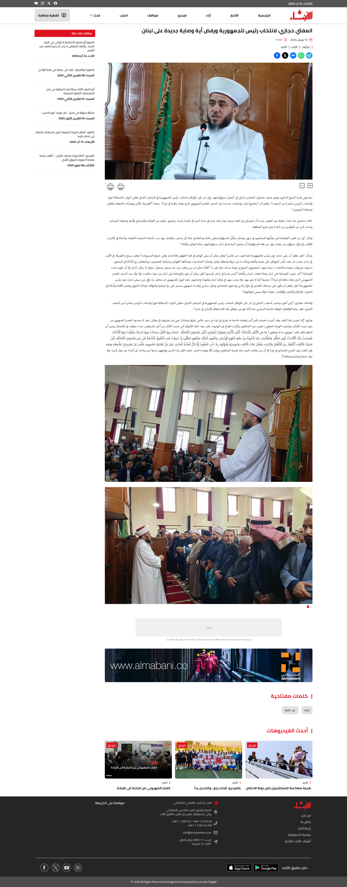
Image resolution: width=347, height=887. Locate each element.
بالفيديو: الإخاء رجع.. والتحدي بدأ (217, 788)
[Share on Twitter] (285, 55)
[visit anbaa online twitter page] (55, 868)
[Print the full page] (120, 186)
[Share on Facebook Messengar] (293, 55)
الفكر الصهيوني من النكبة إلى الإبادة (143, 788)
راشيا (307, 710)
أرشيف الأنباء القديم (298, 841)
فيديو (182, 15)
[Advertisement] (209, 627)
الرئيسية (264, 15)
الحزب (124, 15)
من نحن (306, 815)
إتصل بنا (306, 822)
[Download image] (108, 176)
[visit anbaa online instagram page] (78, 868)
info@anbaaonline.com (197, 832)
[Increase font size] (310, 185)
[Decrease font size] (302, 185)
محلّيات (306, 47)
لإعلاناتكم (304, 828)
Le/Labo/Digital (207, 881)
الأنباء (294, 47)
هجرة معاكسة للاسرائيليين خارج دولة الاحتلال (278, 788)
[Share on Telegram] (309, 55)
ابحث (96, 15)
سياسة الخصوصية (299, 835)
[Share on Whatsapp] (301, 55)
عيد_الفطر (290, 710)
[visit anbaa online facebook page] (44, 868)
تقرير (305, 782)
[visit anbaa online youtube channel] (66, 868)
